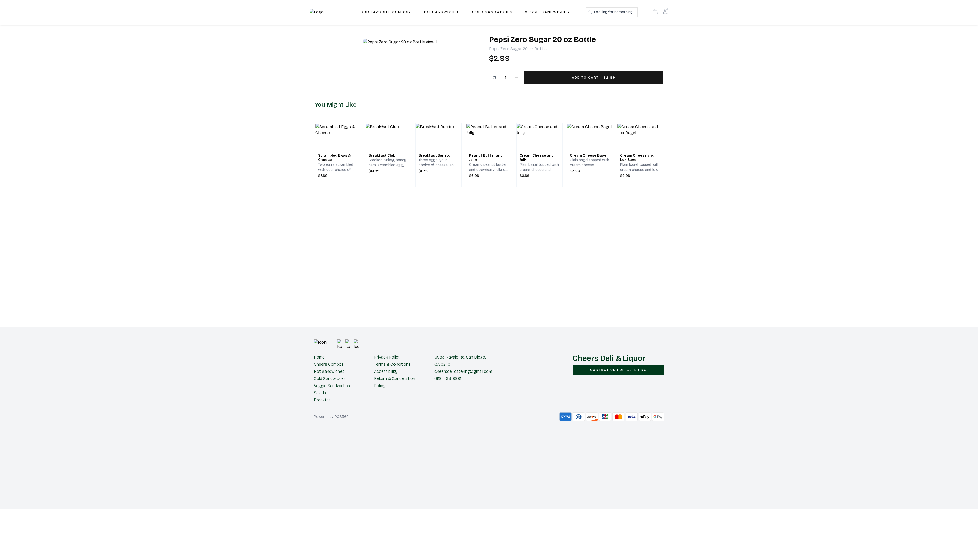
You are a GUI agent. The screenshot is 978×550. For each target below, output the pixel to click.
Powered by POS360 (331, 417)
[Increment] (517, 77)
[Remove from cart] (494, 77)
